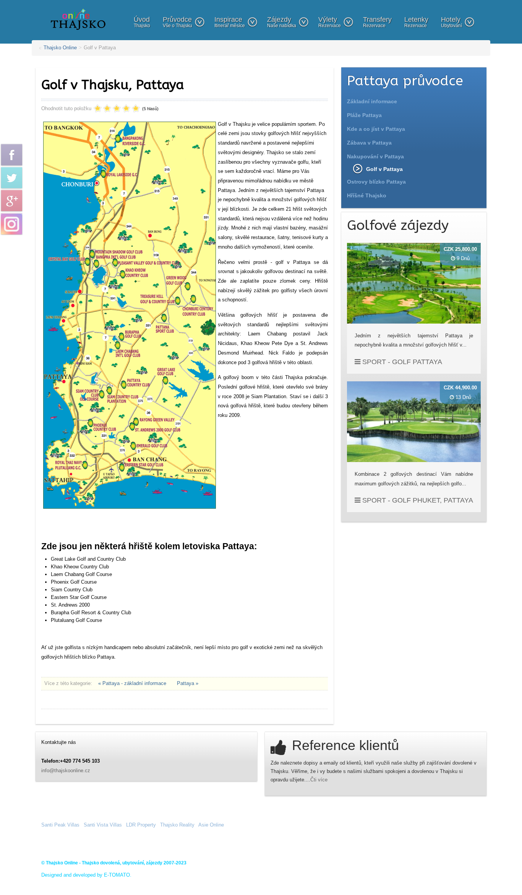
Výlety (329, 22)
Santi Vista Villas (103, 825)
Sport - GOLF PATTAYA (401, 362)
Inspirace (229, 22)
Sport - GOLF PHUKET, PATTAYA (416, 500)
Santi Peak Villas (60, 825)
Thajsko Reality (177, 825)
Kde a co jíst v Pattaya (376, 129)
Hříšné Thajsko (366, 195)
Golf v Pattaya (384, 169)
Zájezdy (281, 22)
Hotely (451, 22)
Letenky (416, 22)
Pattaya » (187, 683)
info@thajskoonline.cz (65, 770)
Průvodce (177, 22)
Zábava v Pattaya (369, 143)
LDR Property (141, 825)
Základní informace (372, 101)
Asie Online (211, 825)
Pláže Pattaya (364, 115)
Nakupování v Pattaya (375, 156)
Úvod (142, 22)
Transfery (377, 22)
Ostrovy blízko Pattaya (376, 182)
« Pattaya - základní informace (133, 683)
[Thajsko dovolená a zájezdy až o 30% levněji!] (78, 19)
